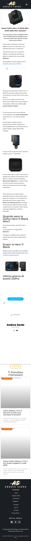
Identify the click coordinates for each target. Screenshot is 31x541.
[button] (26, 4)
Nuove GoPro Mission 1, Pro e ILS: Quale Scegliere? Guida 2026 (15, 463)
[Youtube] (17, 330)
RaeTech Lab (19, 531)
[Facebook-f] (15, 522)
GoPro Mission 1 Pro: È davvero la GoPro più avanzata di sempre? (12, 413)
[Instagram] (14, 330)
